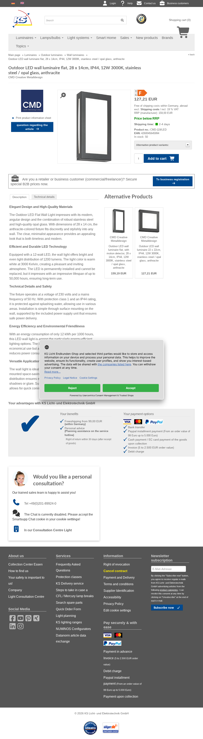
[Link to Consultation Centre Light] (18, 530)
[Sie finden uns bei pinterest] (27, 618)
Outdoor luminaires (52, 55)
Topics (21, 46)
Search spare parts (69, 602)
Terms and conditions (118, 584)
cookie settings (67, 519)
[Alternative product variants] (188, 145)
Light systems (78, 38)
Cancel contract (115, 571)
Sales (125, 38)
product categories (169, 590)
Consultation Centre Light (52, 530)
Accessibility (112, 597)
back (192, 54)
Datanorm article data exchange (71, 638)
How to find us (18, 571)
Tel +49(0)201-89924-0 (40, 503)
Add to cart (158, 158)
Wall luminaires (75, 55)
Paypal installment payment (122, 683)
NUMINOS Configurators (73, 629)
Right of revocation (116, 564)
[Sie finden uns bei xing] (35, 618)
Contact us (150, 3)
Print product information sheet (33, 117)
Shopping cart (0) (180, 19)
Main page (14, 55)
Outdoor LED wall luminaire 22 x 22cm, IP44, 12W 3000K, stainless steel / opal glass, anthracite (149, 253)
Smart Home (106, 38)
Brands (167, 38)
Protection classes (69, 577)
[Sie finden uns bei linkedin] (11, 626)
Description (19, 197)
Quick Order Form (68, 609)
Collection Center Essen (25, 564)
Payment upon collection (120, 696)
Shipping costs (150, 109)
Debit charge (112, 671)
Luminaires (25, 38)
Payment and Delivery (119, 577)
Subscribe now (164, 607)
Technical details (44, 196)
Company (15, 590)
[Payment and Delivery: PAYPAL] (112, 644)
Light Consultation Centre (26, 596)
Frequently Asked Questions (68, 567)
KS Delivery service (70, 583)
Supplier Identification (118, 590)
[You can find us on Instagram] (19, 626)
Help (130, 3)
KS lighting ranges (69, 622)
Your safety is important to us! (26, 580)
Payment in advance (117, 651)
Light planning (66, 615)
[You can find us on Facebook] (11, 618)
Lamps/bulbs (50, 38)
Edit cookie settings (117, 610)
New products (147, 38)
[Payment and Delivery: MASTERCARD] (118, 636)
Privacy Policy (113, 603)
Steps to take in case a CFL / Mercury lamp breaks (75, 593)
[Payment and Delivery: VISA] (107, 636)
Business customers (178, 3)
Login (113, 3)
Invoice (120, 661)
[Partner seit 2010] (90, 727)
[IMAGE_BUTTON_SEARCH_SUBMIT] (121, 20)
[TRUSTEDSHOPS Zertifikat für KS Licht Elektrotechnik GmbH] (141, 18)
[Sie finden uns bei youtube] (19, 618)
